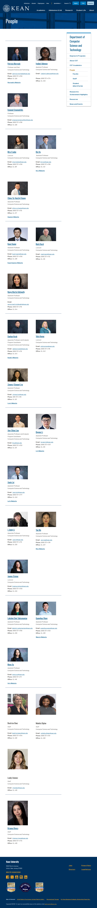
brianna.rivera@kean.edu (20, 838)
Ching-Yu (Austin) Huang (17, 198)
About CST (74, 61)
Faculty (75, 74)
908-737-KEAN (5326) (13, 872)
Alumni (34, 3)
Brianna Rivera (13, 828)
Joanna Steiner (13, 576)
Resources (74, 99)
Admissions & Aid (55, 10)
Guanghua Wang (41, 618)
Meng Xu (11, 664)
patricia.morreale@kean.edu (21, 73)
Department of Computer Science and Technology (77, 43)
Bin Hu (38, 151)
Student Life (81, 10)
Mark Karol (40, 244)
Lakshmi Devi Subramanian (17, 618)
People (72, 70)
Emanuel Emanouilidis (15, 109)
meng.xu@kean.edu (18, 674)
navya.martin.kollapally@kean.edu (18, 304)
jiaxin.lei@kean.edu (19, 492)
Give (47, 3)
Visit (83, 3)
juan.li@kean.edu (18, 539)
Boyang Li (39, 432)
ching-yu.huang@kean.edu (20, 208)
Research (69, 10)
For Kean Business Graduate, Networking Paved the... (75, 899)
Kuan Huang (12, 243)
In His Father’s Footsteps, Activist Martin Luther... (31, 899)
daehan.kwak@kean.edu (20, 349)
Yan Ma (38, 530)
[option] (90, 3)
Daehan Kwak (12, 336)
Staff (75, 78)
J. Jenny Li (11, 529)
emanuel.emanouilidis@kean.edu (22, 120)
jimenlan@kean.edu (19, 788)
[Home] (16, 8)
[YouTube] (16, 877)
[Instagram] (21, 877)
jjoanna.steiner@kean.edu (20, 586)
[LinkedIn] (25, 877)
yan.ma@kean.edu (46, 540)
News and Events (76, 104)
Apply (75, 3)
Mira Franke (12, 151)
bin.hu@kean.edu (45, 162)
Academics (41, 10)
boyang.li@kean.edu (47, 442)
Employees (41, 3)
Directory (72, 869)
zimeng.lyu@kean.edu (19, 394)
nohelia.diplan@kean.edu (48, 733)
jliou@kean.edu (17, 443)
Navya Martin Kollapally (16, 291)
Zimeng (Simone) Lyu (15, 384)
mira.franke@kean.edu (19, 162)
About (91, 10)
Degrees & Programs (77, 56)
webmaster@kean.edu (51, 904)
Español (90, 3)
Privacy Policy (86, 865)
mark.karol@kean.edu (47, 254)
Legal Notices (86, 869)
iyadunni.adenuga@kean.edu (50, 73)
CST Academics (76, 65)
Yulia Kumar (40, 336)
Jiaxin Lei (11, 482)
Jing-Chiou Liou (13, 430)
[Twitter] (12, 877)
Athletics (27, 3)
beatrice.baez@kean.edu (20, 733)
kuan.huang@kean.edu (19, 254)
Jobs (70, 865)
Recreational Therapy (53, 899)
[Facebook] (7, 877)
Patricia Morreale (14, 63)
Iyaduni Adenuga (42, 63)
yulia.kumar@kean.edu (47, 346)
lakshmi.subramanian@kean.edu (22, 628)
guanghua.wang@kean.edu (48, 628)
